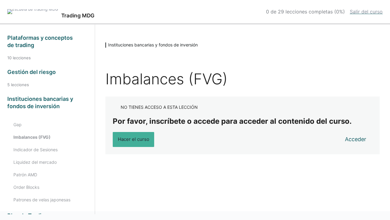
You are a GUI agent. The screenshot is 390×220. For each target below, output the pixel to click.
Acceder (355, 139)
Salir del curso (366, 12)
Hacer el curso (133, 139)
